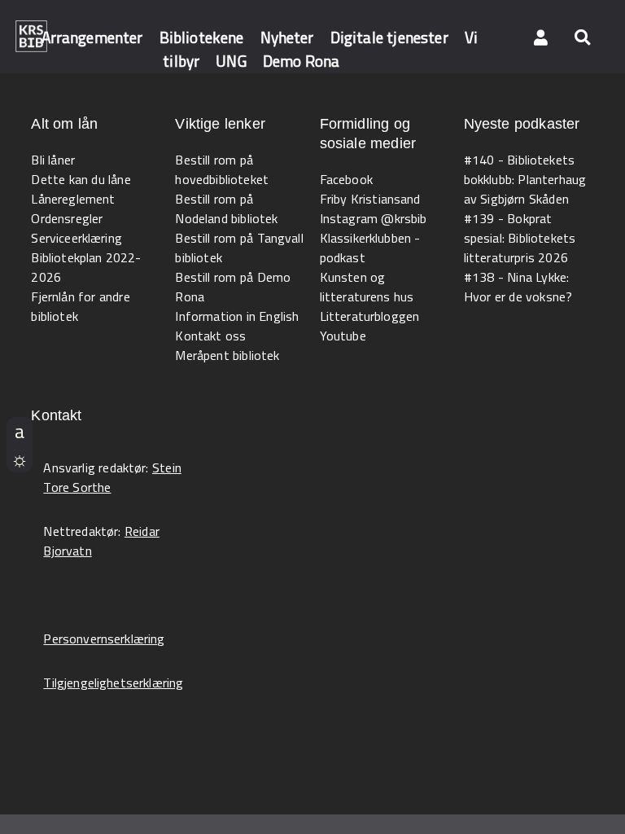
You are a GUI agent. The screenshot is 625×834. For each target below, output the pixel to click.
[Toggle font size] (19, 431)
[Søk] (582, 36)
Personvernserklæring (103, 638)
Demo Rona (301, 60)
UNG (231, 60)
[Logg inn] (541, 36)
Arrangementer (92, 37)
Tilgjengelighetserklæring (113, 682)
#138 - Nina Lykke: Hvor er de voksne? (518, 286)
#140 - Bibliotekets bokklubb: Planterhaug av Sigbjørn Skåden (525, 179)
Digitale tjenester (389, 37)
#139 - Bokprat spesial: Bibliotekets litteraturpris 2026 (520, 237)
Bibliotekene (202, 37)
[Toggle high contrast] (19, 458)
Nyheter (287, 37)
